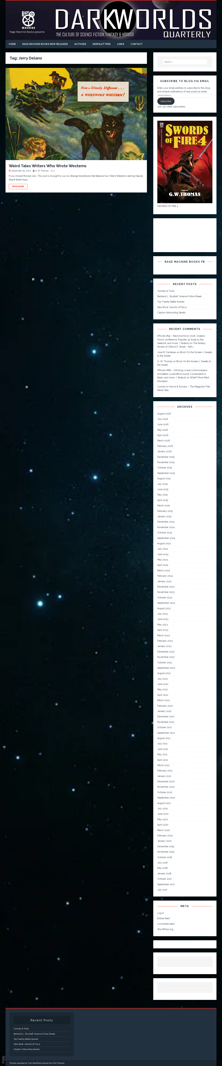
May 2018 (162, 868)
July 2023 (162, 613)
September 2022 (166, 668)
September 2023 (166, 603)
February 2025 (165, 511)
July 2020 (162, 808)
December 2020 (166, 781)
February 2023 (165, 641)
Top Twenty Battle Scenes (170, 301)
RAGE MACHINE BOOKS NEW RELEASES (45, 44)
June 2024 (162, 554)
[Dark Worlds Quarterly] (111, 38)
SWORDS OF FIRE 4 (167, 206)
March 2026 (163, 440)
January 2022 (164, 711)
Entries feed (163, 918)
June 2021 (162, 749)
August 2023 (164, 608)
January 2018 (164, 873)
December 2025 (165, 457)
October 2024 (164, 532)
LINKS (120, 44)
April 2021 (162, 760)
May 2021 (162, 754)
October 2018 (164, 857)
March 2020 (163, 830)
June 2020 (163, 814)
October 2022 (164, 662)
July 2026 (162, 419)
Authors (80, 44)
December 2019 (165, 846)
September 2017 (166, 884)
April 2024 (162, 565)
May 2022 (162, 689)
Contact (137, 44)
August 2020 (164, 803)
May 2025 (162, 494)
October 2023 (164, 597)
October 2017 (164, 879)
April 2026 (162, 435)
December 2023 (166, 586)
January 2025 (164, 516)
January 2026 (164, 451)
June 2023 (162, 619)
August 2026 (164, 413)
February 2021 (164, 770)
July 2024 (162, 549)
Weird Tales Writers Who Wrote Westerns (47, 165)
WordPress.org (165, 929)
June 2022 (162, 684)
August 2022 (164, 673)
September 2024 (166, 538)
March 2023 (163, 635)
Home (12, 44)
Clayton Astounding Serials (171, 312)
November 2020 (166, 787)
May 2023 (162, 624)
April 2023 (162, 630)
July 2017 (162, 889)
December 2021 (165, 716)
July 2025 (162, 484)
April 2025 (162, 500)
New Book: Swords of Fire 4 (172, 307)
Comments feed (165, 924)
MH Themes (58, 1063)
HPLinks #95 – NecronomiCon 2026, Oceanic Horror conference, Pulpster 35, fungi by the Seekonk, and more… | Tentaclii (181, 339)
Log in (160, 913)
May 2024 (162, 559)
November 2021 (165, 722)
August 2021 (163, 738)
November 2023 (166, 592)
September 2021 (166, 733)
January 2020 (164, 841)
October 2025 (164, 467)
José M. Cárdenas (166, 352)
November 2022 (166, 657)
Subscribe (166, 101)
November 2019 (165, 851)
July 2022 (162, 678)
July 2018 (162, 862)
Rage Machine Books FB (185, 261)
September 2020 (166, 797)
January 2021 (164, 776)
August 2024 (164, 543)
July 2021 (162, 743)
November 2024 (166, 527)
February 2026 (165, 446)
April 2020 (162, 824)
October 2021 (164, 727)
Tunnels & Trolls (166, 291)
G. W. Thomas (42, 170)
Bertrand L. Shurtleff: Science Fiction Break (179, 296)
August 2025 (163, 478)
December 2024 (166, 521)
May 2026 (162, 430)
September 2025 (166, 473)
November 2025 (165, 462)
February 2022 (165, 706)
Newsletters (102, 44)
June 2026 (163, 424)
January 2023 (164, 646)
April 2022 (162, 695)
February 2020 (165, 835)
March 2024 (163, 570)
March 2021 (163, 765)
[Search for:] (184, 62)
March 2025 (163, 505)
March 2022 (163, 700)
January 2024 (164, 581)
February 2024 (165, 576)
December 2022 (166, 651)
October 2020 (164, 792)
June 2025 (162, 489)
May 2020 (162, 819)
